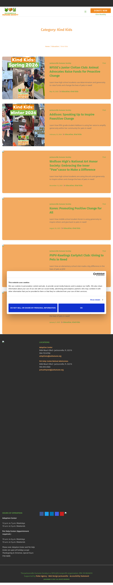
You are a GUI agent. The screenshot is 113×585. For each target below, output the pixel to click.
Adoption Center (45, 347)
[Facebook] (42, 514)
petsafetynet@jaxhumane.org (51, 370)
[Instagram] (57, 514)
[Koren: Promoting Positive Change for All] (23, 219)
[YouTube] (62, 514)
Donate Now (100, 10)
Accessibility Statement (79, 576)
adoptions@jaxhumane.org (50, 356)
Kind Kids (74, 91)
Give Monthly (100, 14)
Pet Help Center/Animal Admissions (53, 361)
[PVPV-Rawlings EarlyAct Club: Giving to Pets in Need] (23, 266)
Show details (95, 300)
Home (47, 46)
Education (55, 46)
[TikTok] (67, 514)
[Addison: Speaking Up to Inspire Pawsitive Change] (23, 125)
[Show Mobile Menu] (85, 11)
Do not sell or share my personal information (33, 308)
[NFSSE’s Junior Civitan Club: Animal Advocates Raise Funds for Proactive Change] (23, 78)
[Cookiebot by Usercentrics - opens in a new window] (95, 274)
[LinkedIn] (52, 514)
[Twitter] (47, 514)
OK (81, 308)
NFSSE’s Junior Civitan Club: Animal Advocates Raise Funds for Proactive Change (75, 71)
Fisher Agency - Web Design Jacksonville (52, 576)
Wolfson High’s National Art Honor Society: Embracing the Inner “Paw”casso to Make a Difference (74, 165)
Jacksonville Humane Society (60, 63)
